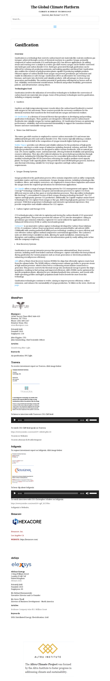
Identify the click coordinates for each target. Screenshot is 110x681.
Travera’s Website (19, 436)
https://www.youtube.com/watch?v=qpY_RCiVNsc (30, 503)
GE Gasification (21, 116)
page (17, 285)
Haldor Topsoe (21, 145)
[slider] (94, 419)
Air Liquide (19, 188)
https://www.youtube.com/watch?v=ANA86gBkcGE (31, 432)
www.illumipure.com (19, 325)
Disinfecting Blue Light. (21, 348)
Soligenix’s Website (20, 507)
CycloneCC (19, 226)
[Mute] (87, 420)
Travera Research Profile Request (26, 440)
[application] (55, 420)
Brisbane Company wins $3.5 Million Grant (29, 609)
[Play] (14, 420)
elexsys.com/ (16, 580)
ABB (16, 261)
